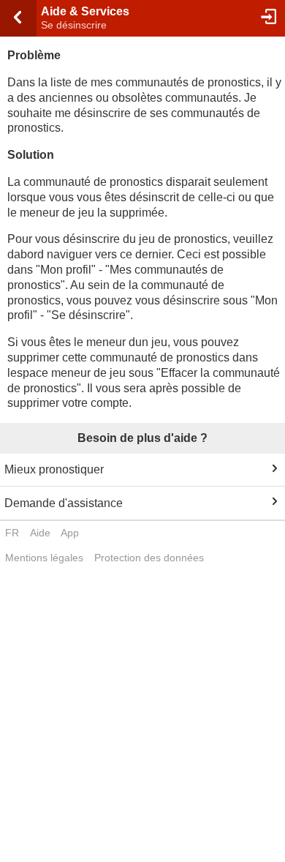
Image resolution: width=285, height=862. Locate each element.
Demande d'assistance (63, 503)
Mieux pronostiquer (54, 469)
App (70, 533)
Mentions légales (44, 557)
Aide (40, 533)
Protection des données (149, 557)
